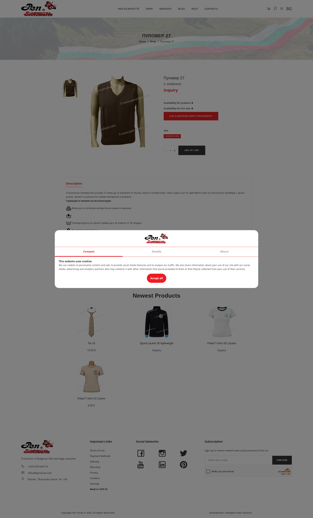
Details (156, 251)
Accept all (156, 278)
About (224, 251)
